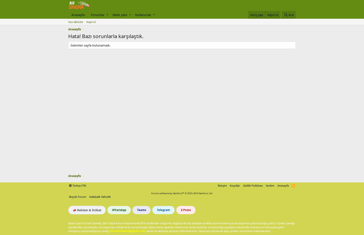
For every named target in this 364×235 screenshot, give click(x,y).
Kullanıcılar (143, 15)
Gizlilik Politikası (253, 185)
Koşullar (235, 185)
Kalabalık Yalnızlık (100, 197)
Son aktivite (75, 22)
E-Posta (186, 210)
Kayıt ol (91, 22)
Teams (141, 210)
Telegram (163, 210)
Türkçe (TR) (79, 185)
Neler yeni (119, 15)
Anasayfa (78, 15)
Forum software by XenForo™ (182, 193)
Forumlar (97, 15)
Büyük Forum (77, 197)
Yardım (270, 185)
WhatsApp (119, 210)
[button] (107, 15)
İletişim (222, 185)
